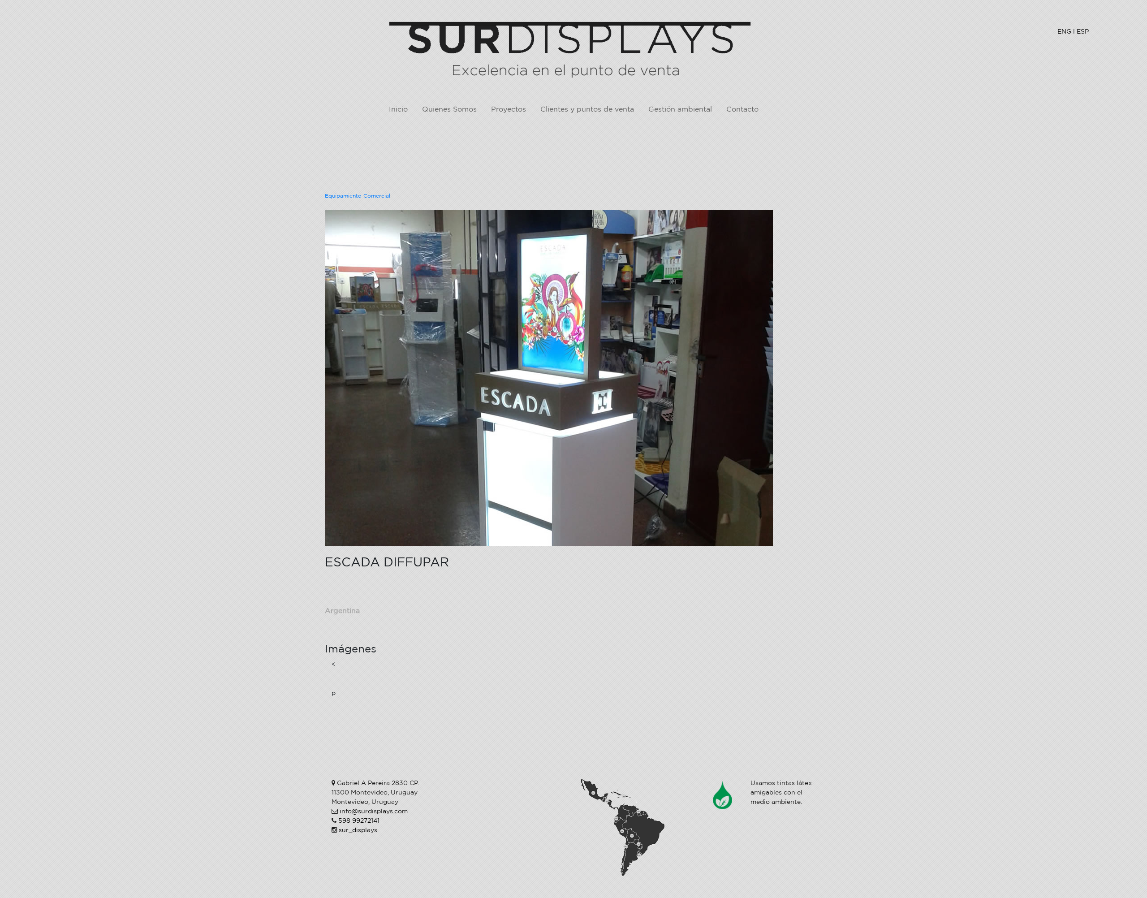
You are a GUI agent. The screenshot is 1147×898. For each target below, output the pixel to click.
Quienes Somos (449, 109)
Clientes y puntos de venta (587, 109)
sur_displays (358, 830)
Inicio (398, 109)
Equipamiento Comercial (357, 196)
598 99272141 (358, 821)
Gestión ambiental (680, 109)
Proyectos (508, 109)
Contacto (742, 109)
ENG (1064, 32)
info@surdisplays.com (374, 811)
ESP (1083, 32)
